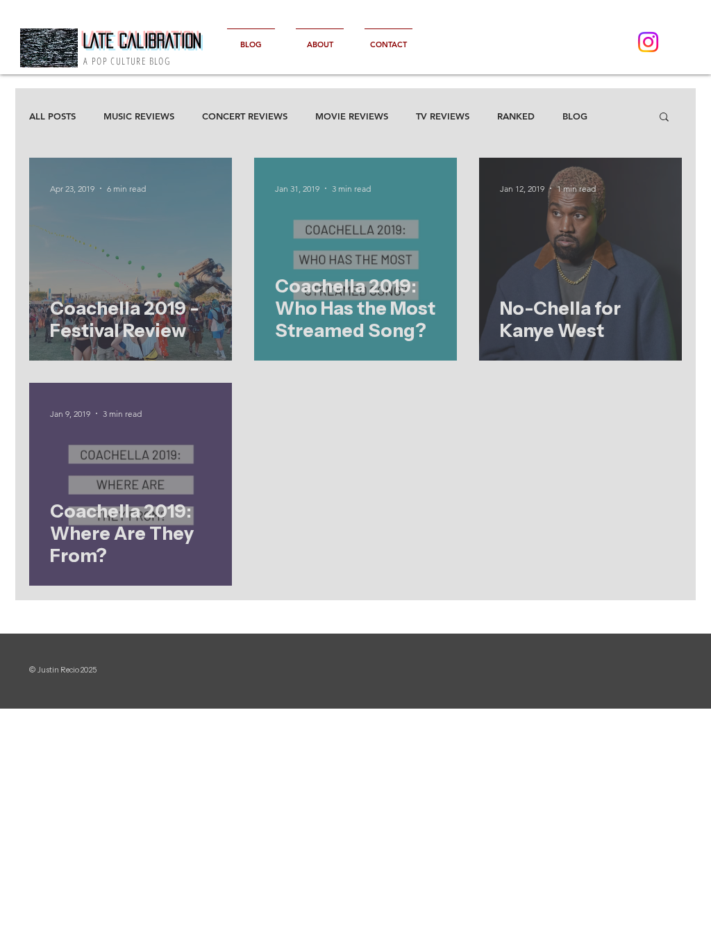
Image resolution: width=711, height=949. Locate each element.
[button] (664, 117)
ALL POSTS (52, 116)
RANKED (516, 116)
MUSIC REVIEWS (138, 116)
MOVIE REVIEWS (351, 116)
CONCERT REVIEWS (244, 116)
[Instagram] (648, 42)
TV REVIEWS (442, 116)
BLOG (574, 116)
